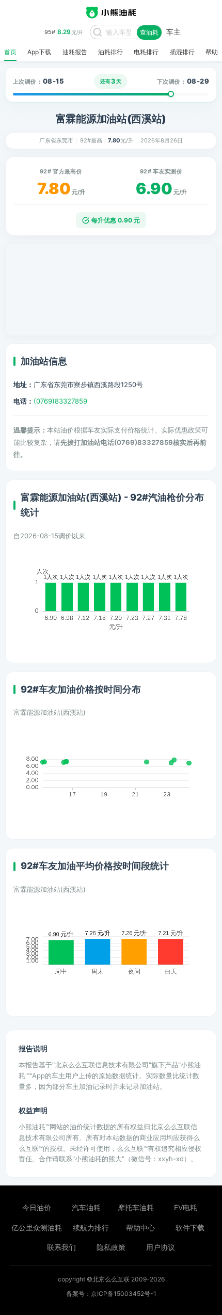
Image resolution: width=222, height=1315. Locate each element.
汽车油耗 (86, 1207)
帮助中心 (140, 1227)
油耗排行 (110, 52)
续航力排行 (91, 1227)
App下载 (39, 52)
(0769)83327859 (60, 401)
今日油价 (36, 1207)
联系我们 (61, 1247)
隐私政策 (111, 1247)
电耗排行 (146, 52)
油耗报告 (74, 52)
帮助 (211, 52)
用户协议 (160, 1247)
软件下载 (190, 1227)
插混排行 (182, 52)
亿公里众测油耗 (36, 1227)
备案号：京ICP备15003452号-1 (111, 1293)
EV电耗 (185, 1207)
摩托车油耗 (136, 1207)
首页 (10, 52)
